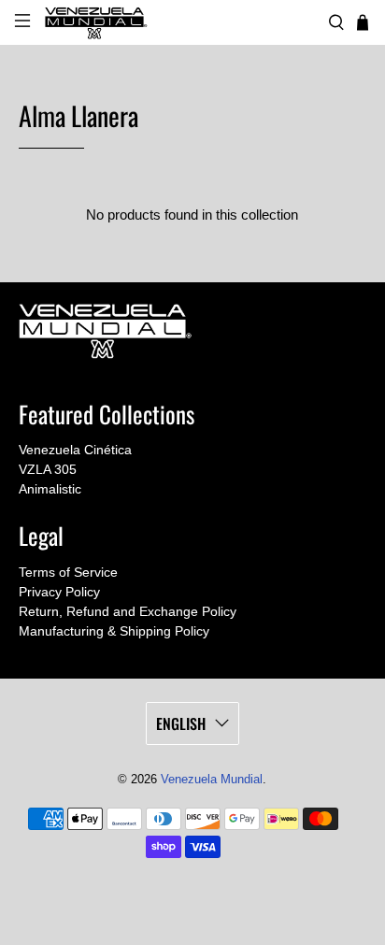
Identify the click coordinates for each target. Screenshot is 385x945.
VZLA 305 (48, 469)
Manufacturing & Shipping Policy (114, 630)
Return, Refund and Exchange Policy (127, 611)
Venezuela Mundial (212, 779)
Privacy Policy (59, 591)
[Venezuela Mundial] (179, 23)
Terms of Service (68, 572)
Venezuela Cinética (75, 449)
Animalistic (50, 488)
